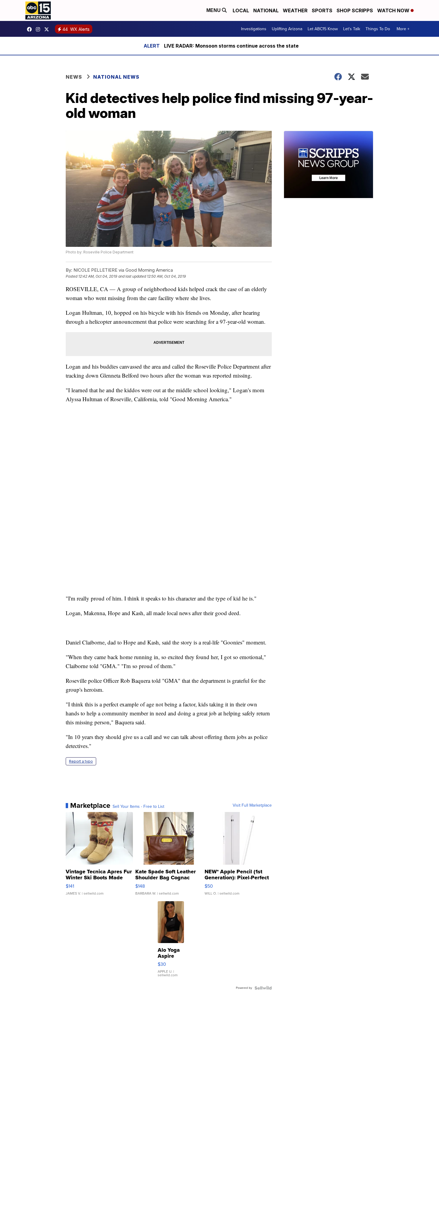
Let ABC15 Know (323, 29)
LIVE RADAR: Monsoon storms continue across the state (231, 46)
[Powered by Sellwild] (263, 988)
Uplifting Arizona (287, 29)
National (266, 10)
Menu (214, 10)
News (74, 77)
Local (241, 10)
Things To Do (378, 29)
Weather (295, 10)
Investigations (253, 29)
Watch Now (394, 10)
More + (403, 29)
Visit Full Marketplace (252, 805)
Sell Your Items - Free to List (138, 807)
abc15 (31, 29)
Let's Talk (351, 29)
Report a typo (81, 761)
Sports (322, 10)
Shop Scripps (355, 10)
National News (116, 77)
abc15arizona (39, 29)
